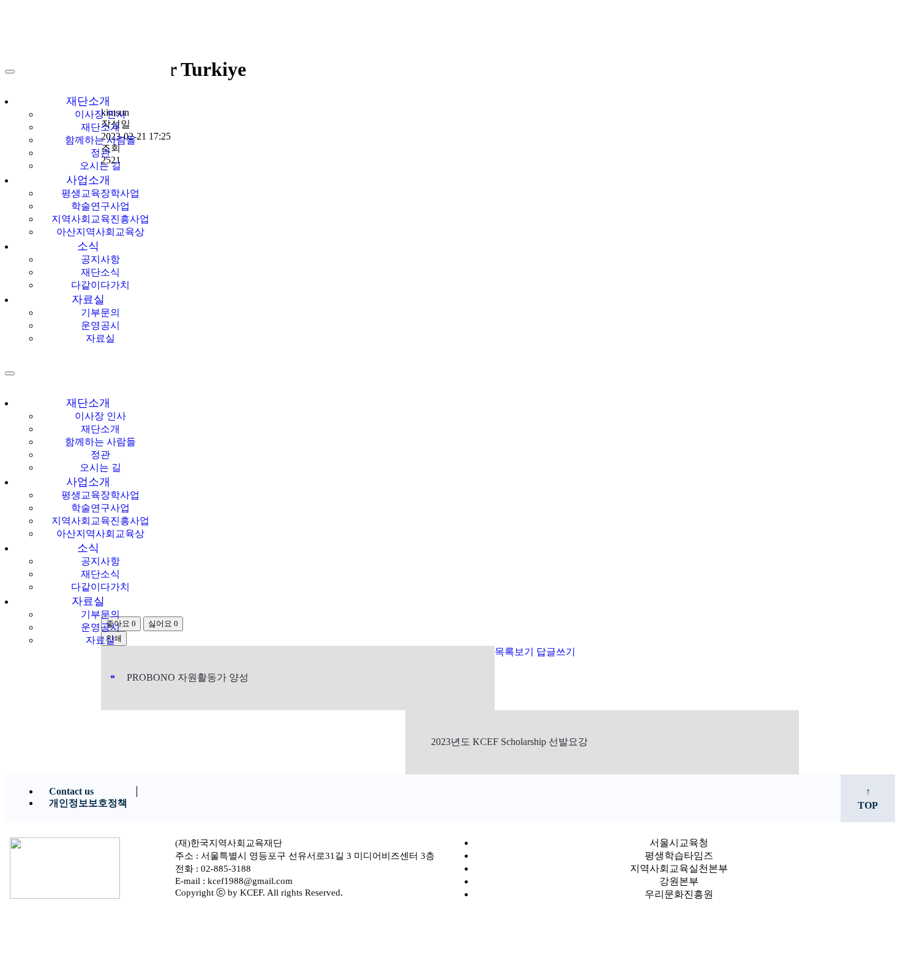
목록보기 (514, 651)
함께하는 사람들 (100, 140)
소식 (88, 246)
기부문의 (100, 312)
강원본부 (679, 881)
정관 (100, 153)
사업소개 (88, 180)
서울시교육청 (679, 842)
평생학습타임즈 (679, 855)
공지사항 (100, 259)
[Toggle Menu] (10, 71)
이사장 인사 (100, 114)
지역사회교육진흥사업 (100, 219)
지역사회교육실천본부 (679, 868)
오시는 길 (100, 165)
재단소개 (88, 101)
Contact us (71, 791)
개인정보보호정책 (88, 803)
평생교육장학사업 (100, 193)
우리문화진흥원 (679, 894)
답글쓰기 (556, 651)
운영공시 (100, 325)
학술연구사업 (100, 206)
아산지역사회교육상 (100, 232)
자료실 (88, 299)
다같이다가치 (100, 285)
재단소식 (100, 272)
